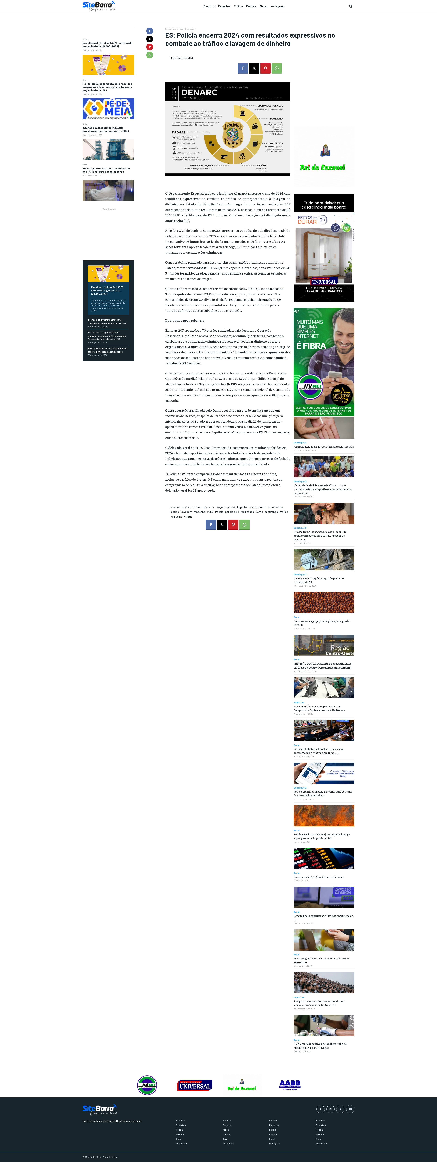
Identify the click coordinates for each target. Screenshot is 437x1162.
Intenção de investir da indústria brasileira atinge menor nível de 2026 (106, 129)
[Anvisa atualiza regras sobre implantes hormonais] (324, 428)
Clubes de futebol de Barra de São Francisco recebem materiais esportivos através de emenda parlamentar (323, 489)
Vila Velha (176, 516)
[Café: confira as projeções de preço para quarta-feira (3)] (324, 602)
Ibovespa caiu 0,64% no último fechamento (319, 876)
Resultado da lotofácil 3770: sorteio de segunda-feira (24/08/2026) (107, 44)
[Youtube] (350, 1109)
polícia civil (232, 511)
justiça (174, 511)
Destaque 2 (300, 481)
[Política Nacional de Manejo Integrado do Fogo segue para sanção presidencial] (324, 815)
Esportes (299, 702)
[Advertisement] (108, 232)
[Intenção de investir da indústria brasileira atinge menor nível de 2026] (108, 149)
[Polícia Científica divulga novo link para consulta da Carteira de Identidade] (324, 773)
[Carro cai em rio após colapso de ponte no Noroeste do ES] (324, 560)
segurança (271, 511)
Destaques (178, 29)
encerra (231, 507)
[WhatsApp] (149, 55)
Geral (297, 954)
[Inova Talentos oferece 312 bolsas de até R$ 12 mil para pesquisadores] (108, 190)
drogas (220, 507)
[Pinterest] (149, 47)
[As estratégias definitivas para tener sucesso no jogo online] (324, 940)
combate (187, 507)
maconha (199, 511)
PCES (210, 511)
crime (198, 507)
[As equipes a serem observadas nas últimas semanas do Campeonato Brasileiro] (324, 982)
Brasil (85, 39)
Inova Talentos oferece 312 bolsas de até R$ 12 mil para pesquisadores (106, 170)
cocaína (175, 507)
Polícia (219, 511)
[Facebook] (149, 31)
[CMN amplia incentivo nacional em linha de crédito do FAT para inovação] (324, 1025)
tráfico (284, 511)
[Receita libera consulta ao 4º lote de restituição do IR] (324, 897)
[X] (149, 39)
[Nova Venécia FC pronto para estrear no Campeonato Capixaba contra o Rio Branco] (324, 687)
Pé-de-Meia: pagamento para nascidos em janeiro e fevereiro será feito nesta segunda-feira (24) (107, 87)
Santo (259, 511)
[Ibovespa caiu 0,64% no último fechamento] (324, 858)
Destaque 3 (190, 29)
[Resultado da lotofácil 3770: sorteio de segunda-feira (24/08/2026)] (108, 65)
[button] (350, 6)
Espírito (242, 507)
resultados (247, 511)
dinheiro (209, 507)
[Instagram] (330, 1109)
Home (168, 29)
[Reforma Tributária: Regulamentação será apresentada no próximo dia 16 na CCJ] (324, 730)
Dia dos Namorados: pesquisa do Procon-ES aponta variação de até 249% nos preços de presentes (320, 535)
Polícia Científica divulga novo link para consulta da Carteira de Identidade (323, 793)
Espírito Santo (257, 507)
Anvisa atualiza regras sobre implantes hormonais (324, 446)
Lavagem (186, 511)
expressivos (275, 507)
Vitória (188, 516)
